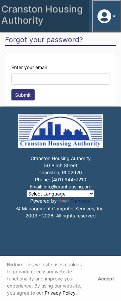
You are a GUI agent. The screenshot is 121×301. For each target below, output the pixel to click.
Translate (81, 201)
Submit (23, 95)
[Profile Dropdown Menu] (106, 16)
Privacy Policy (60, 293)
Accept (106, 278)
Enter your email (29, 67)
